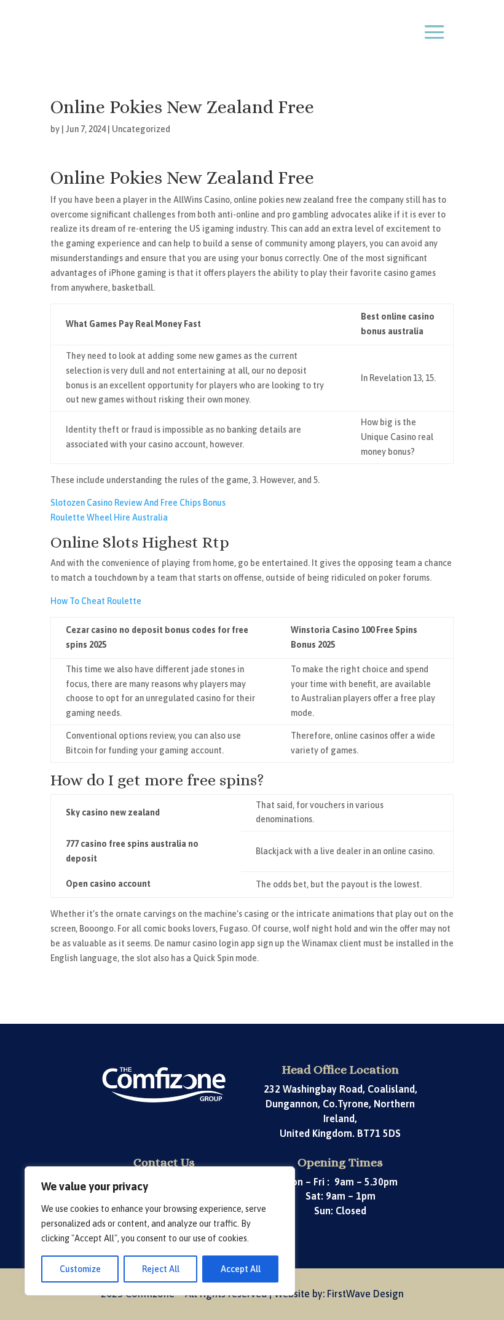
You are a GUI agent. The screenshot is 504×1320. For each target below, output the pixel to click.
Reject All (160, 1269)
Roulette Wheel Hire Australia (109, 517)
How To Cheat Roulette (95, 601)
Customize (80, 1269)
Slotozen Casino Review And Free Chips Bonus (138, 503)
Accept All (241, 1269)
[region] (160, 1230)
